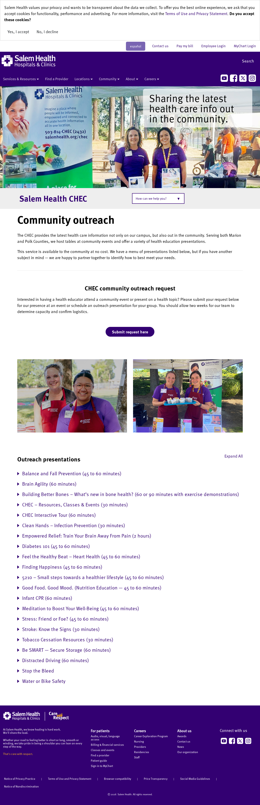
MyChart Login (245, 45)
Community (107, 78)
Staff (137, 757)
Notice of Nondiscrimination (21, 786)
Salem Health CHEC (53, 198)
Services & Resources (19, 78)
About (130, 78)
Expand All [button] (233, 456)
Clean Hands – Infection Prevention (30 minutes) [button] (73, 525)
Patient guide (99, 760)
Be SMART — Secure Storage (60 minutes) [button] (66, 649)
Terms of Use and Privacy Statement (196, 13)
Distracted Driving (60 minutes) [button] (55, 660)
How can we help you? (151, 198)
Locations (82, 78)
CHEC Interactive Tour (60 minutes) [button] (59, 514)
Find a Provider (56, 78)
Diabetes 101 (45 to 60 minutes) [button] (56, 545)
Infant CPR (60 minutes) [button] (47, 597)
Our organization (187, 752)
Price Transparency (155, 779)
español (135, 46)
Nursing (139, 741)
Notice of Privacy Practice (19, 779)
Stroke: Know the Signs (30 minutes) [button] (61, 628)
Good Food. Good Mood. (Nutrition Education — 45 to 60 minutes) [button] (91, 587)
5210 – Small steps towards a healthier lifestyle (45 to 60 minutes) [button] (93, 577)
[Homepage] (36, 720)
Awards (181, 736)
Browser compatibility (117, 779)
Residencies (141, 752)
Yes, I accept (18, 31)
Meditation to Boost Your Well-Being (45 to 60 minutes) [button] (80, 608)
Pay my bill (187, 45)
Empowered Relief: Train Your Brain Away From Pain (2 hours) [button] (86, 535)
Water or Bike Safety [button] (43, 680)
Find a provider (100, 755)
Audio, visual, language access (105, 737)
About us (184, 730)
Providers (140, 747)
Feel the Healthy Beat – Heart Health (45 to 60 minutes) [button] (81, 556)
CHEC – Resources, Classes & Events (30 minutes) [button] (75, 504)
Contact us (162, 45)
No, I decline (47, 31)
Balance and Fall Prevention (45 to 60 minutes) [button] (71, 473)
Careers (150, 78)
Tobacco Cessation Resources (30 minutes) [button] (67, 639)
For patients (100, 730)
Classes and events (102, 750)
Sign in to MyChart (102, 766)
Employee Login (215, 45)
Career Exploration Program (151, 736)
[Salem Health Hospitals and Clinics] (28, 61)
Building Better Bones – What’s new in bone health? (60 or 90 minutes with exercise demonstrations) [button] (130, 494)
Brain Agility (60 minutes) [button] (49, 483)
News (180, 747)
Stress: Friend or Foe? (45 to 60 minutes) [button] (65, 618)
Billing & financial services (107, 745)
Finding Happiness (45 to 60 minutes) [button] (62, 566)
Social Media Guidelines (195, 779)
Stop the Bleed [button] (38, 670)
